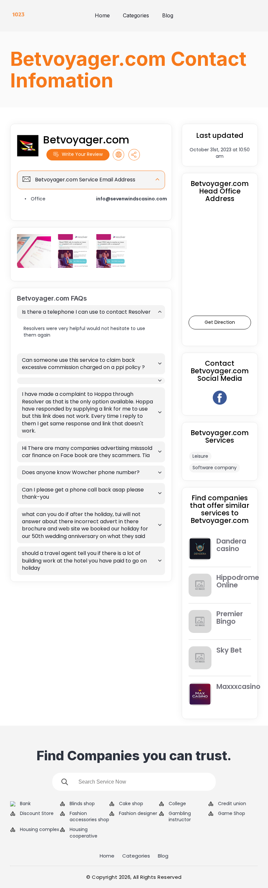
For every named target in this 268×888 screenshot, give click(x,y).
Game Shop (231, 813)
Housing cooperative (83, 832)
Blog (167, 15)
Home (102, 15)
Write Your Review (82, 154)
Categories (136, 15)
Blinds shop (82, 804)
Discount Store (37, 813)
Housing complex (39, 829)
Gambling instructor (180, 816)
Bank (25, 804)
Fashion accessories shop (89, 816)
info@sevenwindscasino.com (131, 198)
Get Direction (220, 322)
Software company (215, 467)
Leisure (200, 456)
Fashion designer (138, 813)
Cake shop (131, 804)
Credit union (232, 804)
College (177, 804)
